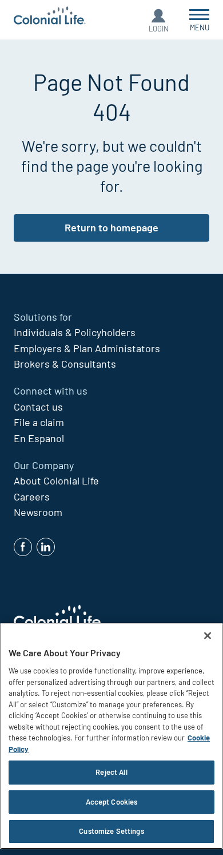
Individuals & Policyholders (75, 332)
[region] (111, 736)
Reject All (111, 772)
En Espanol (39, 438)
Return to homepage (111, 227)
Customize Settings (111, 831)
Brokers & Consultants (65, 363)
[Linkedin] (46, 547)
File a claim (39, 422)
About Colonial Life (56, 480)
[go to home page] (50, 16)
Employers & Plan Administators (87, 348)
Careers (32, 496)
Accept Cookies (112, 801)
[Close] (207, 635)
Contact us (38, 406)
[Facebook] (23, 547)
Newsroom (38, 512)
